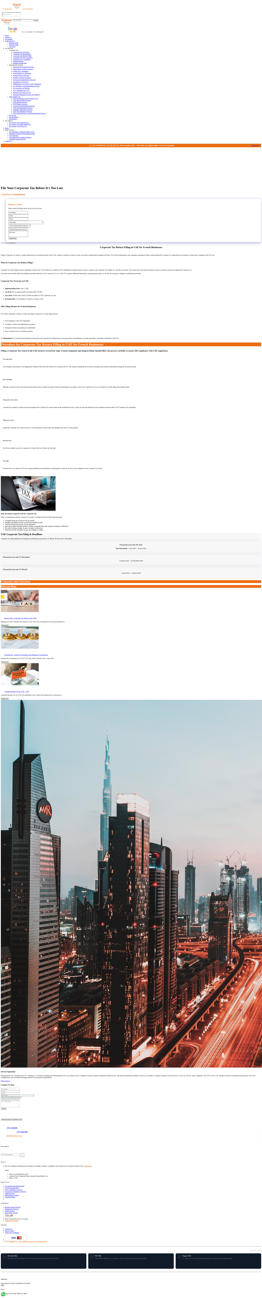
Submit (4, 1109)
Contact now (255, 145)
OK (3, 1285)
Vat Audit (12, 46)
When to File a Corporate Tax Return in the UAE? (20, 618)
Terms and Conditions (12, 1233)
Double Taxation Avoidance (22, 78)
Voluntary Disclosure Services (23, 110)
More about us (5, 1081)
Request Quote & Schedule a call (11, 1119)
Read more (5, 625)
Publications (13, 119)
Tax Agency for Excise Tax (18, 126)
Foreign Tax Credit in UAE (22, 93)
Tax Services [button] (9, 48)
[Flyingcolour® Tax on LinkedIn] (13, 1141)
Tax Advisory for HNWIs (21, 88)
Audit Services (9, 1193)
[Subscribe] (22, 1155)
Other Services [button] (9, 130)
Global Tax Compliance (21, 71)
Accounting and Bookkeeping (14, 1186)
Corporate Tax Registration (22, 54)
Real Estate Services (11, 1213)
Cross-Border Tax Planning (22, 73)
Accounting (8, 39)
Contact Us (8, 141)
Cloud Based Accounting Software (20, 137)
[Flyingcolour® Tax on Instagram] (8, 1141)
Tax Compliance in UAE (21, 90)
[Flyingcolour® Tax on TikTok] (23, 1141)
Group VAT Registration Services (24, 106)
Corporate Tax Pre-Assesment (22, 58)
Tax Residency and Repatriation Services (26, 86)
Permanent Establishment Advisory (24, 80)
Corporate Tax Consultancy (22, 59)
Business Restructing (20, 63)
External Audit (13, 45)
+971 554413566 (22, 1132)
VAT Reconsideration (12, 1188)
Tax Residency (14, 117)
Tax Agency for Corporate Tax (19, 122)
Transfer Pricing (18, 61)
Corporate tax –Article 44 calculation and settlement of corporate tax (26, 655)
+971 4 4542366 (27, 32)
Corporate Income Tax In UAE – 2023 (16, 691)
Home (7, 35)
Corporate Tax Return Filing (22, 56)
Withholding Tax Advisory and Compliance (27, 84)
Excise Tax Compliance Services (15, 1191)
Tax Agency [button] (9, 121)
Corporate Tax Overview (21, 52)
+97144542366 (7, 9)
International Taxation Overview (23, 67)
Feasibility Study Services (17, 139)
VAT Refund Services (20, 102)
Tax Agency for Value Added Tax (20, 124)
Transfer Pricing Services (21, 75)
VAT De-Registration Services (23, 108)
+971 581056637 (38, 32)
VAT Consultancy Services (13, 1190)
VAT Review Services (20, 104)
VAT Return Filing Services (22, 100)
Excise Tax (12, 115)
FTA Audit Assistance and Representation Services (29, 113)
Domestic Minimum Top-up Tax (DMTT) (26, 95)
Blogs (7, 128)
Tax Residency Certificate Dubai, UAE (21, 132)
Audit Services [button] (9, 41)
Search (36, 20)
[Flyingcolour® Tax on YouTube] (18, 1141)
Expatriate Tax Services (20, 82)
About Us (8, 37)
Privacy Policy (9, 1231)
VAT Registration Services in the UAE (25, 98)
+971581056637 (27, 9)
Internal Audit (13, 43)
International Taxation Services (23, 69)
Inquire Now (12, 238)
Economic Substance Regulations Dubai (22, 134)
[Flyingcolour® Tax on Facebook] (3, 1141)
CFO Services (13, 135)
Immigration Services (12, 1209)
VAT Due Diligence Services (22, 111)
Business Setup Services (13, 1207)
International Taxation (12, 1195)
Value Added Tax (14, 97)
